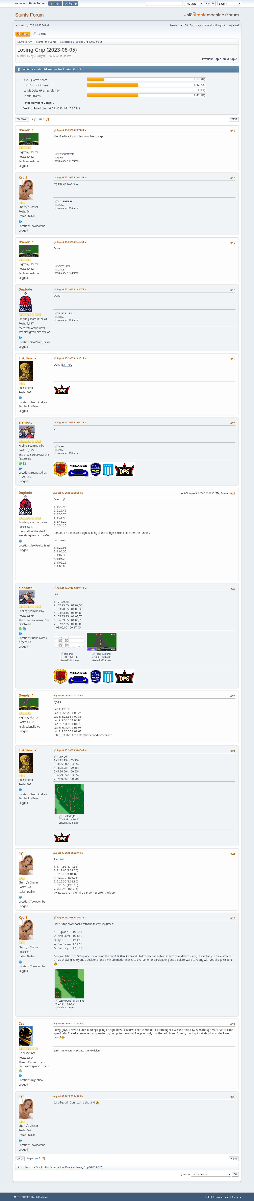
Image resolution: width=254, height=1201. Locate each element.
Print (233, 119)
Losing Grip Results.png (71, 1000)
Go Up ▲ (236, 1196)
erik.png (68, 654)
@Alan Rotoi (124, 956)
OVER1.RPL (64, 266)
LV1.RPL (67, 364)
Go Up (19, 1158)
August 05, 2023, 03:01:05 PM (68, 695)
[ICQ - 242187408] (20, 1071)
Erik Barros (27, 358)
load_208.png (103, 654)
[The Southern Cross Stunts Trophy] (20, 337)
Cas (21, 1023)
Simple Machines (39, 1197)
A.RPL (61, 446)
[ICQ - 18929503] (20, 463)
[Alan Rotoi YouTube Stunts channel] (20, 468)
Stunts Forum (29, 14)
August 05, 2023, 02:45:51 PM (72, 358)
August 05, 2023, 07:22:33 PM (68, 1023)
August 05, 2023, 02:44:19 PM (72, 177)
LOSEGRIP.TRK (66, 154)
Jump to (185, 1174)
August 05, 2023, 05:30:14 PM (72, 917)
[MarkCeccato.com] (20, 221)
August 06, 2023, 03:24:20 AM (68, 1096)
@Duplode (83, 956)
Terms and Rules (221, 1196)
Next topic (230, 59)
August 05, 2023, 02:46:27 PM (72, 422)
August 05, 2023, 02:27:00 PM (72, 129)
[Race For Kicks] (20, 1075)
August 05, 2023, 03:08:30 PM (72, 750)
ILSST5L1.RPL (65, 313)
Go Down (22, 119)
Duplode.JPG (69, 816)
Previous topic (211, 59)
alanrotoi (26, 422)
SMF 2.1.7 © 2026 (21, 1197)
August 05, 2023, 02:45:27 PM (72, 289)
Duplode (25, 289)
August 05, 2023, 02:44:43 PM (72, 241)
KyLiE (23, 177)
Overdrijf (26, 130)
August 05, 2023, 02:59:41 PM (72, 587)
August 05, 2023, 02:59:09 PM (68, 492)
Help (207, 1196)
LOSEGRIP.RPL (66, 201)
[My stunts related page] (20, 397)
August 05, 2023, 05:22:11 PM (68, 852)
